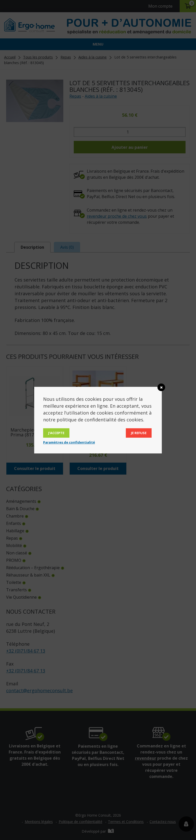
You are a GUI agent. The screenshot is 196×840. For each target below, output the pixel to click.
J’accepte (56, 433)
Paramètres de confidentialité (69, 442)
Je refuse (138, 433)
